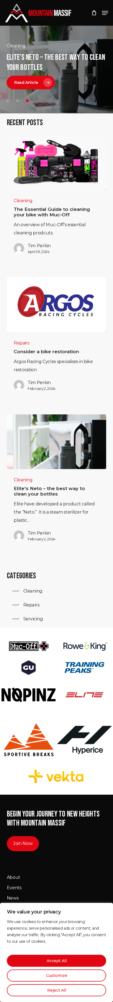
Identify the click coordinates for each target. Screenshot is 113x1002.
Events (14, 887)
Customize (56, 975)
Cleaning (23, 200)
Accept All (57, 960)
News (13, 898)
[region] (56, 952)
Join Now (22, 843)
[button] (105, 13)
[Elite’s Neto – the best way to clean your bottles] (56, 441)
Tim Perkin (39, 245)
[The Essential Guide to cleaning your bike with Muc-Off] (56, 162)
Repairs (21, 343)
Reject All (56, 990)
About (13, 877)
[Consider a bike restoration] (56, 304)
